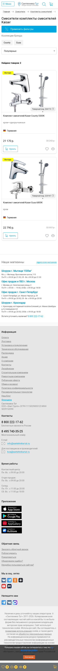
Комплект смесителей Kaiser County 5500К (23, 116)
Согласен (29, 657)
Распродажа (7, 353)
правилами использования (18, 631)
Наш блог (6, 396)
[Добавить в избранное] (47, 149)
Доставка (6, 341)
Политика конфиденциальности (17, 388)
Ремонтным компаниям (13, 376)
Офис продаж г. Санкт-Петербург (19, 292)
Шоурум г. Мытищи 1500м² (16, 270)
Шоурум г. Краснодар (13, 302)
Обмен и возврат (9, 384)
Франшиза (6, 400)
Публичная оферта (10, 380)
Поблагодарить (9, 553)
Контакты (6, 365)
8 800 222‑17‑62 (12, 422)
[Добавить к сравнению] (53, 149)
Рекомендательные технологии (16, 392)
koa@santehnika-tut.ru (18, 451)
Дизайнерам (7, 368)
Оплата (5, 337)
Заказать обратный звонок (14, 549)
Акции (4, 357)
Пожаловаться (8, 557)
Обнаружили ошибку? (12, 561)
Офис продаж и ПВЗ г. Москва (18, 281)
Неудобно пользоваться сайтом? (17, 565)
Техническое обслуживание (14, 349)
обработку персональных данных (35, 634)
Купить (12, 149)
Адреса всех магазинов (47, 262)
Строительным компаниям (14, 372)
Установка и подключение (14, 345)
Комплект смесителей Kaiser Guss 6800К (23, 202)
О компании (7, 361)
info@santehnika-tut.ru (18, 443)
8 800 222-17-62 (35, 316)
